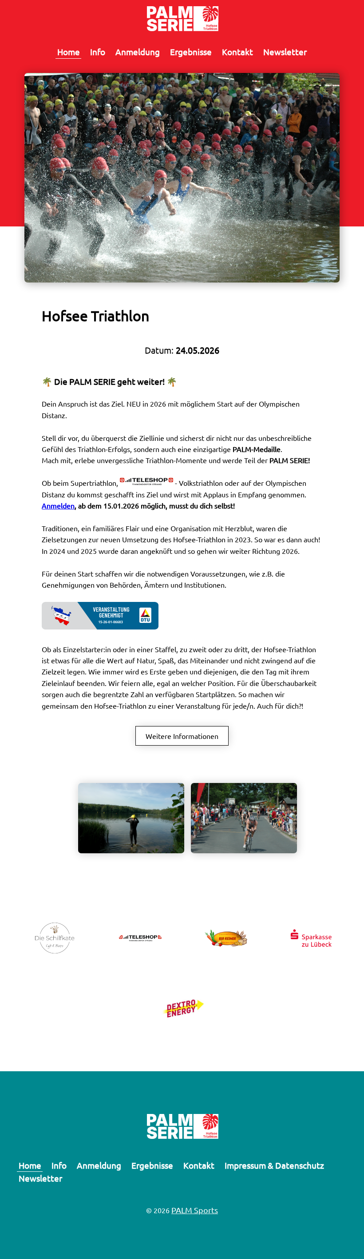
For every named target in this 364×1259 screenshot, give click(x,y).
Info (97, 51)
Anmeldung (137, 51)
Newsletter (285, 51)
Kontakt (237, 51)
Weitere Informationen (182, 735)
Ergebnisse (191, 51)
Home (68, 51)
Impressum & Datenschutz (274, 1165)
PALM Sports (194, 1210)
